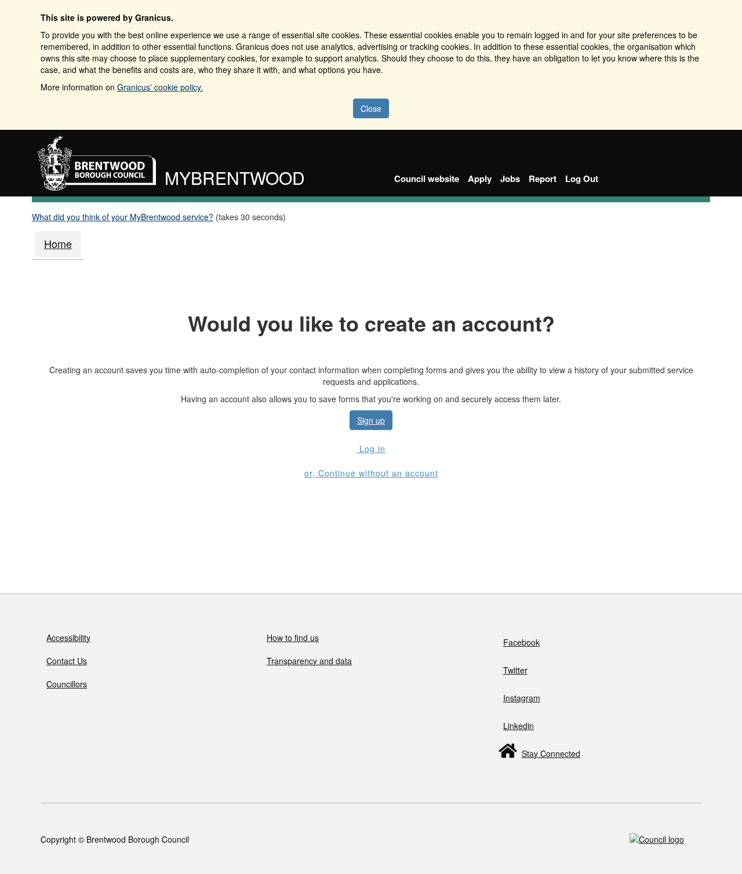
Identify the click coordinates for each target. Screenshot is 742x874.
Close (371, 108)
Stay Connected (551, 753)
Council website (426, 178)
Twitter (515, 670)
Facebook (521, 642)
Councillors (66, 684)
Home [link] (58, 243)
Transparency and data (309, 661)
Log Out (581, 178)
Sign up (371, 420)
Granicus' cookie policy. (160, 87)
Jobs (510, 178)
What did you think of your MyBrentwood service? (122, 217)
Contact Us (66, 661)
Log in (371, 448)
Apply (480, 178)
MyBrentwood (235, 177)
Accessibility (68, 637)
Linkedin (518, 725)
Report (542, 178)
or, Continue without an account (371, 473)
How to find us (293, 637)
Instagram (521, 698)
